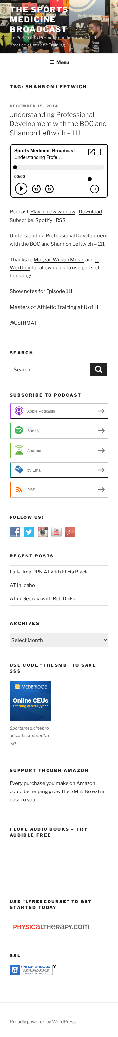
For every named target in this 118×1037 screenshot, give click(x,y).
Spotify (43, 220)
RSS (61, 220)
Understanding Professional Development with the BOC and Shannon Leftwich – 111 (58, 124)
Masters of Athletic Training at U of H (54, 307)
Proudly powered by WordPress (43, 1021)
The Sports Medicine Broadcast (39, 19)
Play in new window (52, 212)
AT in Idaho (22, 585)
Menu (62, 62)
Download (90, 212)
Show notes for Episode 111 (41, 291)
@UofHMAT (23, 323)
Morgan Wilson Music (59, 260)
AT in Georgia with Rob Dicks (42, 599)
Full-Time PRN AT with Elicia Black (49, 572)
